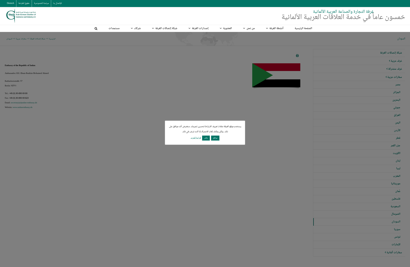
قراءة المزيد (196, 138)
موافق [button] (215, 138)
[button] (96, 28)
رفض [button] (206, 138)
